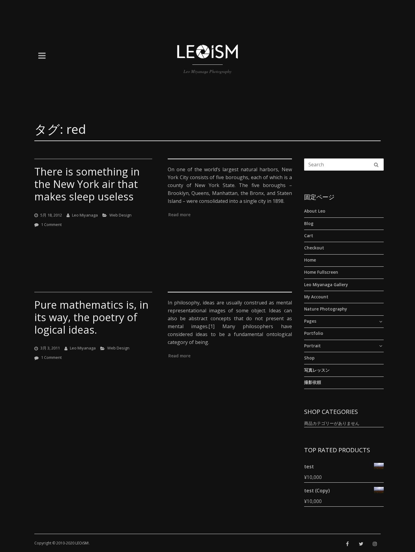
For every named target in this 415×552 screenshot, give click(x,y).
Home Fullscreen (321, 272)
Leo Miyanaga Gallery (326, 284)
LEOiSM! (82, 543)
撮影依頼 (312, 382)
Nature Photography (325, 309)
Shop (309, 357)
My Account (316, 296)
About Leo (314, 211)
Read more (179, 214)
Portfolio (313, 333)
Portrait (312, 345)
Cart (308, 235)
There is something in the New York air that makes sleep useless (87, 184)
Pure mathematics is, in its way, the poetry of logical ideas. (91, 317)
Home (310, 260)
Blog (309, 223)
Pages (310, 321)
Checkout (314, 248)
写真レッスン (317, 370)
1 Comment (51, 224)
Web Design (120, 214)
